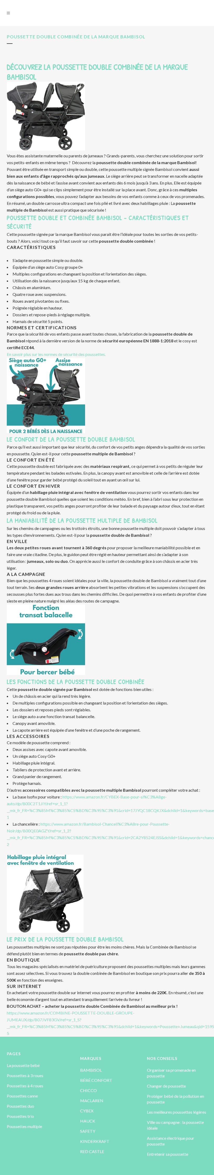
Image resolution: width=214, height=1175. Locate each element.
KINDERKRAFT (94, 1141)
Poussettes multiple (24, 1126)
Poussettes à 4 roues (25, 1085)
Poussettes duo (20, 1106)
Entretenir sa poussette (167, 1154)
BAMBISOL (91, 1069)
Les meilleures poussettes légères (176, 1112)
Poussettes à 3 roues (25, 1075)
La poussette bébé (23, 1065)
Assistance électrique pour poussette (170, 1141)
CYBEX (86, 1110)
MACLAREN (91, 1100)
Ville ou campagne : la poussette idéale (175, 1125)
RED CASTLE (92, 1151)
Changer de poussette (166, 1085)
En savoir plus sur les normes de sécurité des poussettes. (56, 354)
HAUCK (87, 1120)
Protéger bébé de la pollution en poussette (175, 1099)
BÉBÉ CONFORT (96, 1080)
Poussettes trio (20, 1116)
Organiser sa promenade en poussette (171, 1072)
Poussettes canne (22, 1095)
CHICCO (88, 1090)
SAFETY (87, 1131)
